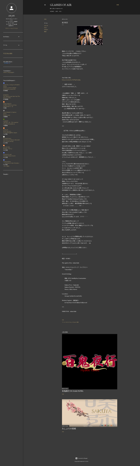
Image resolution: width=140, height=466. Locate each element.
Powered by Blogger (83, 458)
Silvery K (5, 130)
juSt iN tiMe (6, 147)
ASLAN (46, 25)
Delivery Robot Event (9, 156)
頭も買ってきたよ (7, 148)
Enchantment (7, 138)
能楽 (45, 31)
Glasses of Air (61, 5)
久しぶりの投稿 (69, 428)
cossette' (5, 121)
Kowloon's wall (7, 154)
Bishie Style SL (7, 103)
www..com (7, 63)
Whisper (46, 29)
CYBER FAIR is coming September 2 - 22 (9, 105)
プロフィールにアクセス (11, 28)
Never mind (6, 115)
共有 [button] (45, 19)
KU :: (60, 11)
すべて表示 (6, 166)
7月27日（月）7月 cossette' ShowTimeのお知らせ (10, 123)
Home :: (52, 11)
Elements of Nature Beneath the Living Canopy (11, 140)
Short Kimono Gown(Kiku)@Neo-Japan (10, 132)
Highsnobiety (7, 161)
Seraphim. (6, 95)
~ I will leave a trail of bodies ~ (11, 163)
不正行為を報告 (7, 53)
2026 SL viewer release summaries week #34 (9, 88)
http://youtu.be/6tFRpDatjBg (71, 80)
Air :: (57, 11)
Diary (45, 27)
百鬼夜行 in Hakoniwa (72, 391)
